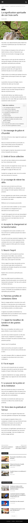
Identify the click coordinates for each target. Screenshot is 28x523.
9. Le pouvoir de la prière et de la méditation (13, 123)
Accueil (2, 6)
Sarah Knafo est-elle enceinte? (17, 501)
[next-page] (5, 478)
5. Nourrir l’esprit (7, 115)
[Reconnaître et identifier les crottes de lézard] (5, 459)
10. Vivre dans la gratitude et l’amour (12, 125)
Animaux (7, 6)
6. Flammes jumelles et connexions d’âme (13, 117)
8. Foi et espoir (6, 122)
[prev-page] (2, 478)
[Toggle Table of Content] (23, 105)
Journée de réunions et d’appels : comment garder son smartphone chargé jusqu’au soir (17, 495)
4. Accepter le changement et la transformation (10, 113)
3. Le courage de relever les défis (11, 110)
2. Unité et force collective (9, 109)
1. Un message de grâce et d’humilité (11, 107)
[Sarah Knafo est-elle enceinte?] (5, 503)
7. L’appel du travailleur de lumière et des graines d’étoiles (12, 119)
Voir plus (13, 516)
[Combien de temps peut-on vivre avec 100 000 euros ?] (5, 511)
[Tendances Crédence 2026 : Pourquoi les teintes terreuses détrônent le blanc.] (5, 488)
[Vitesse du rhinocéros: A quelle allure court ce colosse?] (5, 466)
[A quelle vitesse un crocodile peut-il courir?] (5, 473)
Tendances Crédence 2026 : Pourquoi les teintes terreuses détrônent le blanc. (17, 488)
